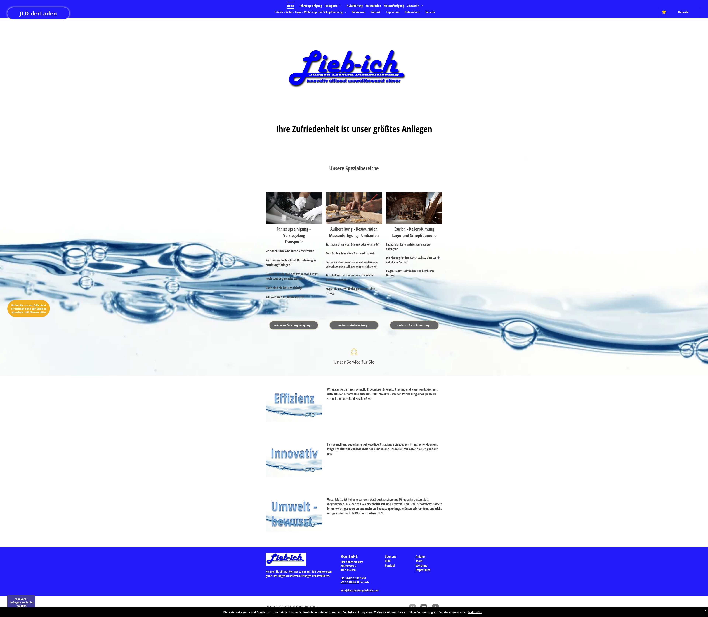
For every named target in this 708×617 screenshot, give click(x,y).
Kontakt (390, 565)
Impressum (423, 570)
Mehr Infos (475, 612)
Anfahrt (420, 556)
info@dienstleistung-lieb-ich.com (359, 590)
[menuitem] (290, 6)
